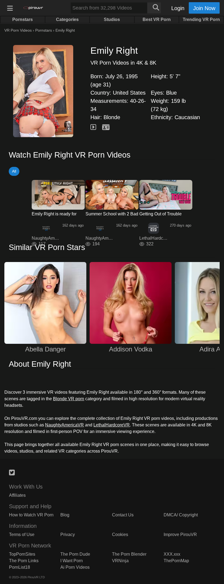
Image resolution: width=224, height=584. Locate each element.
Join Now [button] (204, 8)
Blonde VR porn (68, 398)
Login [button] (177, 8)
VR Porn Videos (18, 30)
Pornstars (43, 30)
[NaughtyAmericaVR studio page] (46, 228)
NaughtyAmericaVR (64, 425)
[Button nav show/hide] (9, 7)
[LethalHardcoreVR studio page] (153, 228)
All (14, 171)
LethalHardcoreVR (111, 425)
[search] (154, 7)
